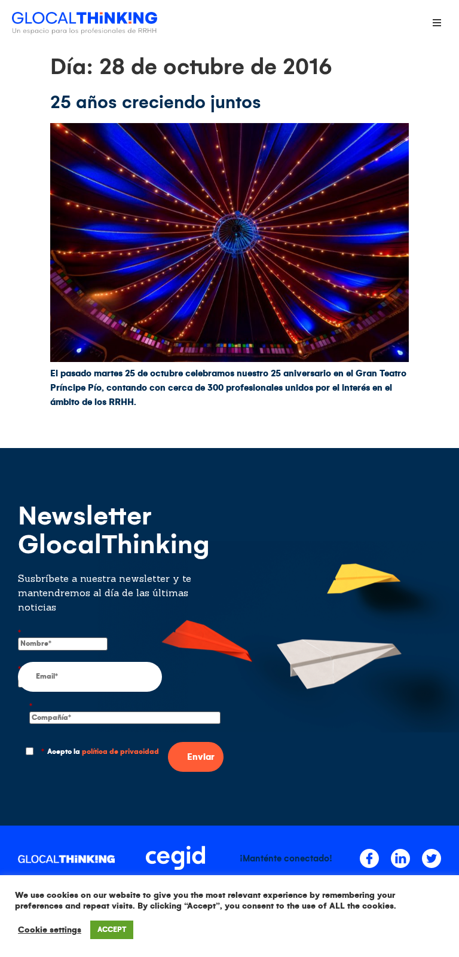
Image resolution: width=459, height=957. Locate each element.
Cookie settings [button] (49, 929)
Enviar (201, 757)
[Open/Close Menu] (436, 22)
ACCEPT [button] (111, 930)
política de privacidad (120, 752)
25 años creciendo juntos (155, 102)
